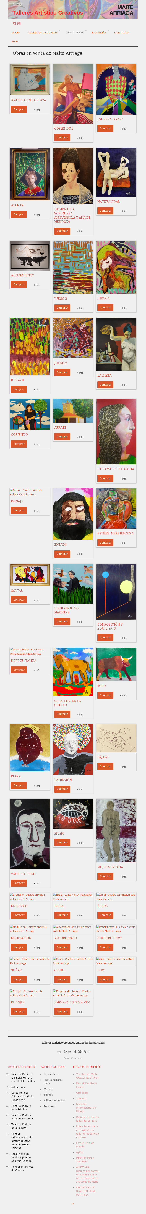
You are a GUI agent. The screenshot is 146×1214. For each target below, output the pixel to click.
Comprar (19, 109)
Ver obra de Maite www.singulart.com (87, 1075)
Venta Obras (73, 32)
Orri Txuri (82, 1092)
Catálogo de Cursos (41, 32)
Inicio (15, 32)
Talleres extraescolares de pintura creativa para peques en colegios (21, 1141)
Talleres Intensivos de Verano (22, 1168)
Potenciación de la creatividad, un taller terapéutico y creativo (87, 1132)
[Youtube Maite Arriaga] (19, 23)
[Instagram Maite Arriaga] (14, 23)
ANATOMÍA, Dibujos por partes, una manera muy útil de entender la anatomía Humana (87, 1174)
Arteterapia (18, 1087)
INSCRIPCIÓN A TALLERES (85, 1159)
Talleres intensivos (55, 1100)
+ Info (37, 109)
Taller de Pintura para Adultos (21, 1107)
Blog (14, 41)
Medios (48, 1089)
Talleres (48, 1094)
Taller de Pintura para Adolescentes (22, 1116)
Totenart (81, 1098)
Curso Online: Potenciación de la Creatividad (22, 1096)
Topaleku (49, 1106)
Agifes (80, 1152)
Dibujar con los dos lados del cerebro (87, 1118)
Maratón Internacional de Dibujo (86, 1107)
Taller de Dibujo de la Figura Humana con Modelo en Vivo (23, 1077)
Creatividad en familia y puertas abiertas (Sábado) (21, 1157)
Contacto (121, 32)
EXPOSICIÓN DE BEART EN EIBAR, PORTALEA (86, 1191)
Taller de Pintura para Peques (21, 1125)
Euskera (18, 4)
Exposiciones (51, 1074)
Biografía (97, 32)
